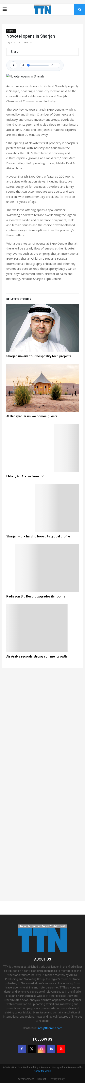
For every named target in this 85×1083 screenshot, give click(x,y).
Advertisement (26, 1079)
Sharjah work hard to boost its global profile (38, 536)
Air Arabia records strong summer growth (36, 656)
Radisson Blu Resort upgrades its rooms (35, 596)
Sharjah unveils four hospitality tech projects (38, 356)
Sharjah (11, 31)
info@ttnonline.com (50, 1028)
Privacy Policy (57, 1079)
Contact (41, 1079)
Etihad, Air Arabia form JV (24, 476)
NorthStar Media (42, 1071)
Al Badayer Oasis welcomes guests (32, 416)
